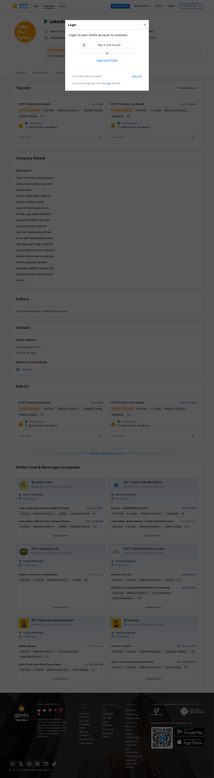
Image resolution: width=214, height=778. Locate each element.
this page (106, 83)
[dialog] (107, 55)
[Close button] (145, 25)
